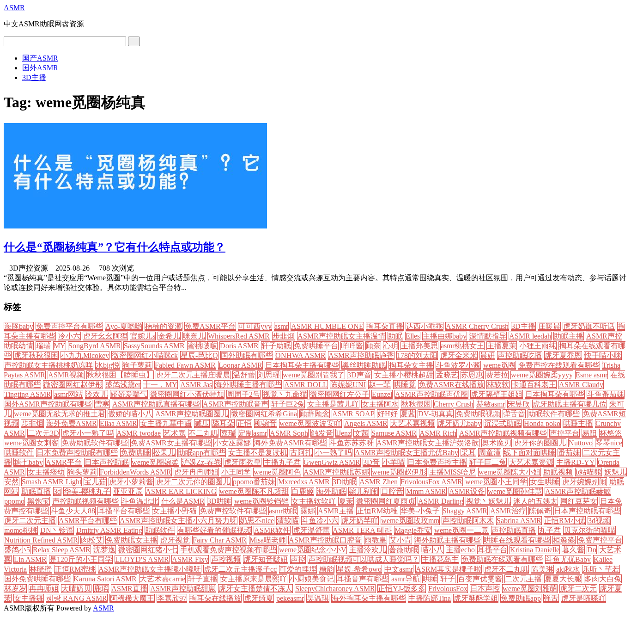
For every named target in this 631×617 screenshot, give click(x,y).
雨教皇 (375, 540)
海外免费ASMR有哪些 (290, 443)
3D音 (371, 462)
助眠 (395, 336)
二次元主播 (523, 579)
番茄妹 (569, 453)
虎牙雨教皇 (242, 462)
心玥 (390, 346)
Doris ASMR (239, 346)
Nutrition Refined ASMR (41, 540)
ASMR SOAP (353, 414)
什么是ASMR (183, 501)
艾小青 (400, 540)
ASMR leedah (530, 336)
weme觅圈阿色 (277, 472)
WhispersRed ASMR (239, 336)
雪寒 (102, 404)
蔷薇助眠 (404, 550)
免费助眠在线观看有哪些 (502, 559)
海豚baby (18, 326)
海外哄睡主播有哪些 (248, 385)
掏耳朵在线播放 (215, 598)
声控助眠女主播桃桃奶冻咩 (48, 365)
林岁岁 (15, 588)
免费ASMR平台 (210, 326)
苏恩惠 (472, 375)
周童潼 (490, 453)
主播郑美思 (419, 346)
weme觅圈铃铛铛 (261, 501)
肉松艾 (92, 540)
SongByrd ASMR (94, 346)
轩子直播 (203, 579)
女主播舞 (28, 598)
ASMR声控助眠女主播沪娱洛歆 (427, 443)
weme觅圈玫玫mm (410, 520)
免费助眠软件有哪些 (94, 443)
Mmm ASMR (426, 491)
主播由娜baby (445, 336)
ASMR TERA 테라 (362, 530)
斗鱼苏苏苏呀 (351, 443)
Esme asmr (591, 375)
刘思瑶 (269, 375)
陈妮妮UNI (348, 385)
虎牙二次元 (578, 588)
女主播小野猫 (174, 511)
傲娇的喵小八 (130, 414)
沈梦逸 (104, 550)
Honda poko (542, 423)
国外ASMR (40, 68)
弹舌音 (514, 414)
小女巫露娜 (232, 443)
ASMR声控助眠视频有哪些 (503, 433)
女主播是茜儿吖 (333, 404)
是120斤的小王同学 (80, 559)
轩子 (447, 579)
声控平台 (564, 433)
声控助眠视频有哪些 (85, 501)
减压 (201, 423)
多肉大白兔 (602, 579)
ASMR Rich (437, 433)
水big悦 (108, 365)
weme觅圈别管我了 (314, 375)
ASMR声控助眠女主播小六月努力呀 (178, 520)
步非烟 (32, 423)
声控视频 (226, 559)
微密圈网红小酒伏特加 (187, 394)
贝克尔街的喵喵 (589, 530)
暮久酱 (573, 550)
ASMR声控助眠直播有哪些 (156, 404)
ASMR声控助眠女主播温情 (341, 336)
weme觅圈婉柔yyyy (542, 375)
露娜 (307, 511)
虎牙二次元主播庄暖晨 (193, 375)
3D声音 (359, 375)
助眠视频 (558, 472)
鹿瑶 (101, 588)
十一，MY (160, 385)
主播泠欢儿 (367, 550)
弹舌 (551, 598)
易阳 (589, 433)
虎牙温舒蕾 (311, 530)
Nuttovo (581, 443)
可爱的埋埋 (297, 569)
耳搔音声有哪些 (362, 579)
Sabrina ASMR (519, 520)
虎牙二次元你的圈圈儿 (193, 482)
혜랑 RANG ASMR (76, 598)
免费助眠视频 (478, 414)
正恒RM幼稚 (377, 511)
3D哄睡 (219, 501)
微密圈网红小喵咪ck (145, 355)
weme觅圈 (499, 365)
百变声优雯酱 (480, 579)
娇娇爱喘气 (128, 394)
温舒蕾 (244, 375)
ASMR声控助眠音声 (235, 404)
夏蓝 (407, 414)
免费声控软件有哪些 (233, 511)
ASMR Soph (289, 433)
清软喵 (288, 520)
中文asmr (398, 569)
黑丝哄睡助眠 (364, 365)
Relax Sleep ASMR (62, 550)
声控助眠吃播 (520, 355)
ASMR (14, 8)
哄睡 (430, 579)
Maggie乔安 (412, 530)
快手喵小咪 (602, 355)
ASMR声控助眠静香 (361, 355)
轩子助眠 (276, 346)
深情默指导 (487, 336)
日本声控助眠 (107, 462)
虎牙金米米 (458, 355)
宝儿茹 (95, 482)
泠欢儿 (96, 394)
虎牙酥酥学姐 (476, 598)
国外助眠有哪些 (247, 355)
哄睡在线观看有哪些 (517, 540)
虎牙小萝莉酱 (131, 482)
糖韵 (326, 569)
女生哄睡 (544, 482)
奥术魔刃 (496, 443)
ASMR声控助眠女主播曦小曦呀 (149, 569)
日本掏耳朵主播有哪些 (302, 365)
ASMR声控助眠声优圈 (431, 394)
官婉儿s (142, 336)
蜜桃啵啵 (202, 346)
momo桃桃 (20, 530)
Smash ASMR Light (51, 482)
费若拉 (497, 375)
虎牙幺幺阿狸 (105, 336)
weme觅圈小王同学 (496, 482)
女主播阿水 (380, 404)
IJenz (343, 433)
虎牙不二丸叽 (506, 569)
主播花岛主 (440, 559)
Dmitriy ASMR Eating (109, 530)
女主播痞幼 (46, 472)
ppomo (14, 501)
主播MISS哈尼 (452, 472)
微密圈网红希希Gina (264, 414)
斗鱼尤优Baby (568, 559)
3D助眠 (345, 482)
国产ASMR (40, 58)
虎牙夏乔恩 (563, 355)
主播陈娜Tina (429, 598)
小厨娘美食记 (312, 579)
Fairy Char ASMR (220, 540)
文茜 (361, 433)
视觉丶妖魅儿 (488, 501)
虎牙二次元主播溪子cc (240, 569)
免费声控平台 (600, 540)
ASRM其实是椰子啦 (448, 569)
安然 (11, 482)
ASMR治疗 (508, 511)
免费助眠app (521, 598)
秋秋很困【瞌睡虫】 (120, 375)
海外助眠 (331, 491)
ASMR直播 (129, 588)
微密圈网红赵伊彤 (73, 385)
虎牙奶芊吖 (359, 520)
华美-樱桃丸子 (87, 491)
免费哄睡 (135, 453)
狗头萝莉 (82, 472)
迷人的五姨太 (535, 501)
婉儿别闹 (363, 491)
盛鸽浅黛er (122, 385)
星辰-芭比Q (199, 355)
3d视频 (599, 520)
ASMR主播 (336, 511)
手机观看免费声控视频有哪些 (228, 550)
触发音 (322, 433)
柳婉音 (266, 423)
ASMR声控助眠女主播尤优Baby (406, 453)
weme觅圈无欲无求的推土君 (59, 414)
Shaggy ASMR (465, 511)
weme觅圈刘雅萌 (530, 588)
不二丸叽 (203, 433)
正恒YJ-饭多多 (401, 588)
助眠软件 (160, 530)
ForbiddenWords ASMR (135, 472)
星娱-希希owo (359, 569)
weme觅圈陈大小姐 (509, 472)
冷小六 (69, 336)
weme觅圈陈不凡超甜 (254, 491)
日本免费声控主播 (437, 462)
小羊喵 (393, 462)
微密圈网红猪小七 (147, 550)
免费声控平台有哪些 (69, 326)
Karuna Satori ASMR (105, 579)
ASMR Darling (440, 501)
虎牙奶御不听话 (589, 326)
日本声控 (485, 588)
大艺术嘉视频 (412, 423)
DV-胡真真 (435, 414)
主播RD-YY (575, 462)
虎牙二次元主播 (30, 520)
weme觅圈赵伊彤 (399, 472)
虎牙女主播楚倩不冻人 (255, 588)
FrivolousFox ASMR (431, 482)
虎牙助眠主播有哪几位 (570, 404)
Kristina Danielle (534, 550)
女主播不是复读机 (257, 453)
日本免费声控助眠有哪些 (77, 453)
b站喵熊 (588, 472)
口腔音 (392, 491)
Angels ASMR (366, 423)
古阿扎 (301, 453)
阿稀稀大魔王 (132, 598)
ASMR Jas (196, 385)
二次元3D (43, 433)
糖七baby (28, 462)
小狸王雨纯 (537, 346)
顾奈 (373, 346)
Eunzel (382, 394)
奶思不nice (257, 520)
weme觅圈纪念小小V (312, 550)
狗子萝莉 (137, 365)
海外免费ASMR (71, 423)
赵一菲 (380, 385)
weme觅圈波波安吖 (310, 423)
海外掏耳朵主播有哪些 (369, 598)
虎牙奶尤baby (459, 423)
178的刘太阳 (417, 355)
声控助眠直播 (513, 530)
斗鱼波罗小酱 (458, 365)
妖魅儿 (615, 472)
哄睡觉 (405, 385)
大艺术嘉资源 (531, 462)
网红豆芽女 (578, 501)
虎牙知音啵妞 (265, 559)
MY (60, 346)
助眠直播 (36, 491)
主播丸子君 (282, 462)
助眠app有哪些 (201, 453)
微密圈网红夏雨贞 (385, 501)
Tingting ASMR (27, 394)
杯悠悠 (611, 433)
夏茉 (346, 501)
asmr (281, 326)
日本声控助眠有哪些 (587, 511)
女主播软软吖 (313, 501)
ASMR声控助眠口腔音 (325, 540)
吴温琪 (318, 598)
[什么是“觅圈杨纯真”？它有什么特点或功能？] (135, 226)
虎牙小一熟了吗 (88, 433)
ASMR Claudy (581, 385)
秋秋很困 (416, 404)
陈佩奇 (540, 511)
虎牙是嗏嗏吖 (583, 598)
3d (57, 491)
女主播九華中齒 (166, 423)
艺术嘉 (175, 433)
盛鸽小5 (17, 550)
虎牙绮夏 (258, 598)
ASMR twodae (138, 433)
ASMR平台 (64, 462)
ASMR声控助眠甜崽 (183, 588)
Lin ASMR (30, 559)
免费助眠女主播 (132, 540)
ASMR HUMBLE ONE (327, 326)
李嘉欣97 (172, 598)
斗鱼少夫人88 (73, 511)
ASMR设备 (467, 491)
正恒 (244, 423)
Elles (413, 336)
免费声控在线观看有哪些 (559, 365)
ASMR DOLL (306, 385)
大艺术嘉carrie (162, 579)
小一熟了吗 (333, 453)
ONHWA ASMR (300, 355)
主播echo (460, 550)
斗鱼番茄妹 (605, 394)
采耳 (468, 453)
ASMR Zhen (378, 482)
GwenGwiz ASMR (331, 462)
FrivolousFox (447, 588)
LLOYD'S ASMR (142, 559)
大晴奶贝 (76, 588)
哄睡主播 (578, 423)
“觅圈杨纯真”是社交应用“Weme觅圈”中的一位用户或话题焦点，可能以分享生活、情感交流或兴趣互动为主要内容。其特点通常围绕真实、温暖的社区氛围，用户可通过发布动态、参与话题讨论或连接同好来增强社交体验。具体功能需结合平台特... (315, 282)
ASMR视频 (66, 375)
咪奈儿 (194, 336)
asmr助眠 (283, 511)
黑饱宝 (38, 501)
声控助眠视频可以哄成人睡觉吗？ (363, 559)
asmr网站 (68, 394)
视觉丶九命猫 (285, 394)
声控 (298, 559)
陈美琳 (542, 569)
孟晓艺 (447, 375)
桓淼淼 (564, 540)
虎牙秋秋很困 (36, 355)
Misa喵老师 (267, 540)
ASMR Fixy (190, 559)
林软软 (498, 385)
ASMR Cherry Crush (477, 326)
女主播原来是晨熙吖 (253, 579)
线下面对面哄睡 (529, 453)
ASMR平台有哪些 (88, 520)
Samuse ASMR (394, 433)
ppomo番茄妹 (254, 482)
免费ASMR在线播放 (451, 385)
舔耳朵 (223, 423)
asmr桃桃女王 (462, 346)
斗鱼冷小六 (320, 520)
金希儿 (169, 336)
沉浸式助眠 (502, 423)
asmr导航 (405, 579)
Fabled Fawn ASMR (185, 365)
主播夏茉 (501, 346)
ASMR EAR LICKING (181, 491)
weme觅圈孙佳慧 (515, 491)
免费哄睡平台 (316, 346)
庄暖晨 (549, 326)
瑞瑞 (43, 346)
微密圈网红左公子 (339, 394)
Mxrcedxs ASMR (304, 482)
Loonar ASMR (240, 365)
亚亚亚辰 (128, 491)
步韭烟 (284, 336)
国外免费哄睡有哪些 (37, 579)
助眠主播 (568, 336)
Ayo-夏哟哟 (123, 326)
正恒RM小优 (564, 520)
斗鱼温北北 (139, 501)
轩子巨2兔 (287, 404)
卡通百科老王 (534, 385)
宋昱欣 (519, 404)
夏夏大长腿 (563, 579)
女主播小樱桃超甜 (403, 375)
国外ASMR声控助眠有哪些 (48, 404)
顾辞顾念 (314, 414)
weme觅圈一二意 (461, 530)
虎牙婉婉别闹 (584, 482)
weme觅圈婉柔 (155, 462)
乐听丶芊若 (600, 569)
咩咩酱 (352, 346)
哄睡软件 (19, 453)
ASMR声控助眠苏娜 (336, 472)
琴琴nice (608, 443)
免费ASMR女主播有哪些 (171, 443)
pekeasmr (290, 598)
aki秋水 (568, 569)
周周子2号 (243, 394)
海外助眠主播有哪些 (447, 540)
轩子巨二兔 (487, 462)
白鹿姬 (302, 491)
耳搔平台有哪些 (124, 511)
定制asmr (252, 433)
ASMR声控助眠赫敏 (578, 491)
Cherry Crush (453, 404)
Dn (591, 550)
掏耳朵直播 (384, 326)
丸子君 (550, 530)
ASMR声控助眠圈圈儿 (191, 414)
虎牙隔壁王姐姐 (496, 394)
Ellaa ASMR (118, 423)
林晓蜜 (41, 569)
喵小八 (432, 550)
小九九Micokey (85, 355)
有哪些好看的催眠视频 (214, 530)
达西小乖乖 (424, 326)
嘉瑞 (228, 433)
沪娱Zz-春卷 (201, 462)
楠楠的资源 (163, 326)
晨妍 (487, 355)
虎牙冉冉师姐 (196, 472)
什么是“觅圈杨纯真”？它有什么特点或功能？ (114, 247)
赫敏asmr (490, 404)
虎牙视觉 (175, 540)
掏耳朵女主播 (411, 365)
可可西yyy (255, 326)
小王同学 (236, 472)
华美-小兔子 (420, 511)
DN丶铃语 (56, 530)
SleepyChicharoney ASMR (335, 588)
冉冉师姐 (44, 588)
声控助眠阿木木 (468, 520)
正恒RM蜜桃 (75, 569)
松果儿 (164, 453)
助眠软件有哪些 (554, 414)
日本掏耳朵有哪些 (554, 394)
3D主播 (34, 77)
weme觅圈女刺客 (31, 443)
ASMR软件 (272, 530)
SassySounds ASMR (154, 346)
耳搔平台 (492, 550)
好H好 (387, 414)
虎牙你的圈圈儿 (540, 443)
